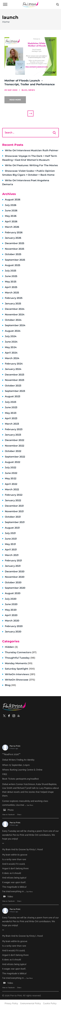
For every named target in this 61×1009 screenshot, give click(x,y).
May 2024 (11, 347)
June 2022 (11, 473)
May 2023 (10, 413)
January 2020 (13, 631)
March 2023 (12, 423)
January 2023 (13, 434)
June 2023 (11, 407)
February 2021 (13, 560)
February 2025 (13, 298)
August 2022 (12, 462)
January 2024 (13, 369)
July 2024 (10, 336)
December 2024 (14, 309)
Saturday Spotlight (20, 668)
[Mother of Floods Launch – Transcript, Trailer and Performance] (30, 56)
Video (10, 897)
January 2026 (13, 237)
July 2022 (10, 467)
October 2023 (13, 385)
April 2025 (11, 287)
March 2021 (12, 555)
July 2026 (10, 205)
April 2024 (11, 352)
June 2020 (11, 604)
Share (19, 814)
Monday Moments (18, 663)
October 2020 (13, 582)
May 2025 (10, 281)
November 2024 (14, 314)
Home (6, 21)
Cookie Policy (49, 1003)
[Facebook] (9, 715)
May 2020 (11, 609)
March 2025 (12, 292)
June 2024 (11, 341)
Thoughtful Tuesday (20, 657)
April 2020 (11, 615)
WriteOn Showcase (20, 679)
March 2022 (12, 489)
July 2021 (10, 533)
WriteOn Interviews (20, 674)
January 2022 (13, 500)
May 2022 (10, 478)
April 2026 (11, 221)
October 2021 (13, 516)
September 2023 (15, 391)
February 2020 (14, 626)
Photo (11, 810)
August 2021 (12, 527)
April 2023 (11, 418)
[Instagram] (13, 715)
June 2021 (11, 538)
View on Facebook (8, 814)
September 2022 (15, 456)
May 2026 (10, 216)
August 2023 (12, 396)
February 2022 (13, 494)
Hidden (11, 647)
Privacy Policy (11, 1003)
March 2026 (12, 227)
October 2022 (13, 451)
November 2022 (14, 445)
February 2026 (14, 232)
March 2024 (12, 358)
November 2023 (14, 380)
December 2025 (14, 243)
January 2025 (13, 303)
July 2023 (10, 402)
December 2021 (14, 505)
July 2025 (10, 270)
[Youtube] (18, 715)
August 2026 (12, 199)
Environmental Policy (30, 1003)
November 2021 (14, 511)
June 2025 (11, 276)
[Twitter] (4, 715)
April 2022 (11, 484)
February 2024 (14, 363)
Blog (10, 685)
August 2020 (12, 593)
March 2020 (12, 620)
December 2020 (14, 571)
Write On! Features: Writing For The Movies (31, 165)
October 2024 (13, 320)
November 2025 (14, 248)
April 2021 (11, 549)
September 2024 (15, 325)
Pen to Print (15, 746)
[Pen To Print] (30, 4)
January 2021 (13, 566)
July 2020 (10, 598)
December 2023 (14, 374)
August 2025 (12, 265)
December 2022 (14, 440)
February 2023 (13, 429)
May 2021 (10, 544)
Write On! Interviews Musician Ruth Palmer (31, 150)
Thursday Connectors (21, 652)
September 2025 (15, 259)
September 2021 (15, 522)
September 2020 (15, 587)
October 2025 (13, 254)
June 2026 (11, 210)
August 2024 (12, 331)
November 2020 (14, 577)
